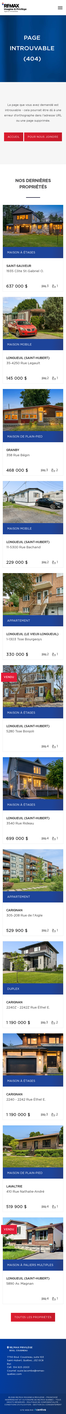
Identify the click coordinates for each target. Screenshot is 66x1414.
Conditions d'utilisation (17, 1405)
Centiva (40, 1410)
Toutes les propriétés (33, 1317)
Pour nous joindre (43, 137)
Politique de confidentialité (42, 1402)
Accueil (14, 137)
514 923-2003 (21, 1367)
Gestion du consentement (47, 1405)
